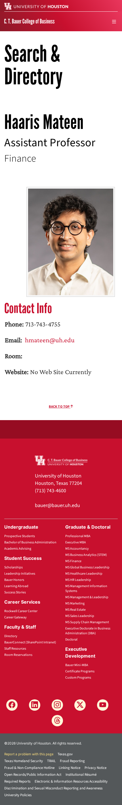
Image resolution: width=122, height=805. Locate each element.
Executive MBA (75, 542)
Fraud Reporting (72, 761)
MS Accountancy (77, 548)
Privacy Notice (95, 767)
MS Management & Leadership (86, 597)
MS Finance (73, 561)
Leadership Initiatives (19, 573)
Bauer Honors (14, 579)
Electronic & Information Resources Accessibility (71, 781)
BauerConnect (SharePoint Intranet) (30, 642)
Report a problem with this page (28, 754)
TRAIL (51, 761)
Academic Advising (17, 548)
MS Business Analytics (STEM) (86, 554)
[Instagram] (57, 705)
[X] (80, 705)
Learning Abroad (16, 586)
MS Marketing (75, 603)
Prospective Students (19, 536)
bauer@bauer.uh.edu (57, 505)
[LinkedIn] (34, 705)
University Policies (17, 795)
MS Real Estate (75, 609)
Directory (10, 636)
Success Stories (15, 592)
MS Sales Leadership (79, 616)
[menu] (114, 21)
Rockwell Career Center (20, 611)
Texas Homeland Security (23, 761)
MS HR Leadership (78, 579)
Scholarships (13, 567)
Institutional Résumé (81, 774)
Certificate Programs (79, 671)
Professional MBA (78, 536)
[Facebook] (12, 705)
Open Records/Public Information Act (32, 774)
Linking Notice (69, 767)
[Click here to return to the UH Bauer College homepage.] (61, 460)
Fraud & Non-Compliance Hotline (29, 767)
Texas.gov (65, 754)
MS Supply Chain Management (87, 622)
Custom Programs (78, 677)
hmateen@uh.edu (49, 340)
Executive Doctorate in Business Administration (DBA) (87, 631)
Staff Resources (15, 648)
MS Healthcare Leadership (83, 573)
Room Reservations (18, 654)
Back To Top (59, 406)
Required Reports (17, 781)
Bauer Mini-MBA (76, 665)
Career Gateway (15, 617)
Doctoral (71, 639)
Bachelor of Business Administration (30, 542)
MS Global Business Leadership (87, 567)
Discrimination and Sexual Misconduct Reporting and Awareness (53, 788)
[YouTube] (102, 705)
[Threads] (57, 720)
